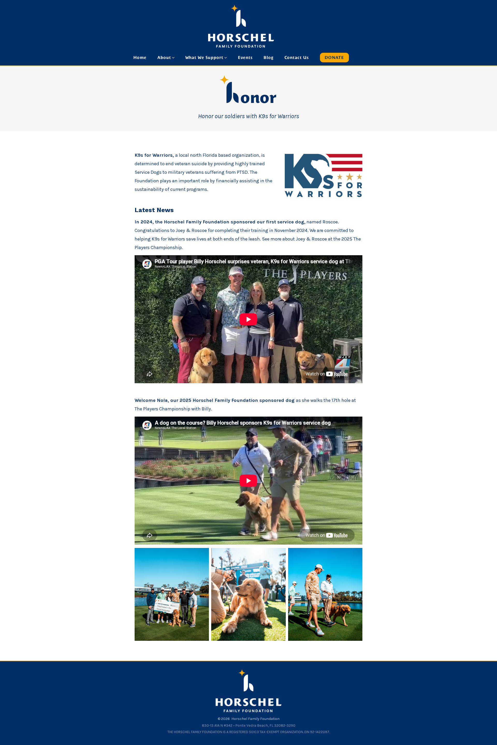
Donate (334, 57)
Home (140, 57)
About (164, 57)
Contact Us (296, 57)
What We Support (204, 57)
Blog (269, 57)
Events (245, 57)
